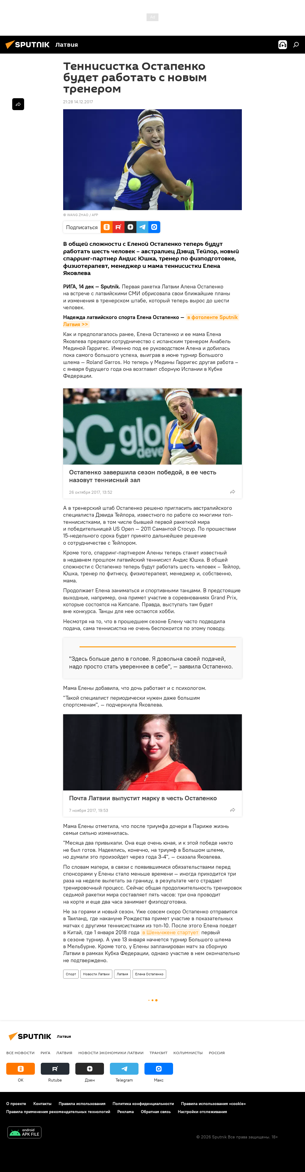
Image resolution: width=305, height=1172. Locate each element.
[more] (233, 492)
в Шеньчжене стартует (170, 932)
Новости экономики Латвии (111, 1052)
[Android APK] (24, 1133)
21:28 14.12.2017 (78, 101)
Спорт (71, 974)
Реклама (125, 1111)
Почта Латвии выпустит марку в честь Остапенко (143, 798)
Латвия (122, 974)
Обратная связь (156, 1111)
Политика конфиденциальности (143, 1103)
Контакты (42, 1103)
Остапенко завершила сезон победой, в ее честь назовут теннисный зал (142, 476)
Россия (217, 1052)
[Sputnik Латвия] (29, 49)
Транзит (158, 1052)
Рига (45, 1052)
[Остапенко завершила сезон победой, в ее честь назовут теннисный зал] (152, 426)
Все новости (20, 1052)
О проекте (16, 1103)
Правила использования (82, 1103)
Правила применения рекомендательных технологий (58, 1111)
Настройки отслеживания (202, 1111)
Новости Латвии (96, 974)
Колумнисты (188, 1052)
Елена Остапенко (149, 974)
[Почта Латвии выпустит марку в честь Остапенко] (152, 752)
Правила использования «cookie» (213, 1103)
